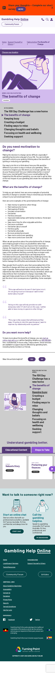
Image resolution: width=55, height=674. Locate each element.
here (20, 9)
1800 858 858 (46, 340)
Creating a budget (14, 122)
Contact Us (6, 593)
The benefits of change (17, 114)
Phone (42, 19)
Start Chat (16, 531)
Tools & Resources (9, 567)
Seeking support (13, 136)
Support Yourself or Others (36, 563)
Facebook (11, 619)
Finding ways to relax (16, 125)
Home (4, 42)
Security (6, 603)
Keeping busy (11, 118)
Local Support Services (10, 563)
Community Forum (12, 24)
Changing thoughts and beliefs (21, 129)
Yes (31, 359)
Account (51, 19)
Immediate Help (33, 560)
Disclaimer (6, 596)
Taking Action (32, 42)
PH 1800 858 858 (42, 537)
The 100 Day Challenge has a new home (26, 111)
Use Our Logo (7, 610)
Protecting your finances (39, 466)
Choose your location (10, 52)
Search (47, 19)
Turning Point (27, 649)
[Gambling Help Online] (15, 19)
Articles (45, 574)
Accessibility (7, 589)
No (42, 359)
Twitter (37, 619)
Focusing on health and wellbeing (22, 132)
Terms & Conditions (9, 606)
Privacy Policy (7, 599)
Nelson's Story (13, 466)
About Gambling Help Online (12, 586)
